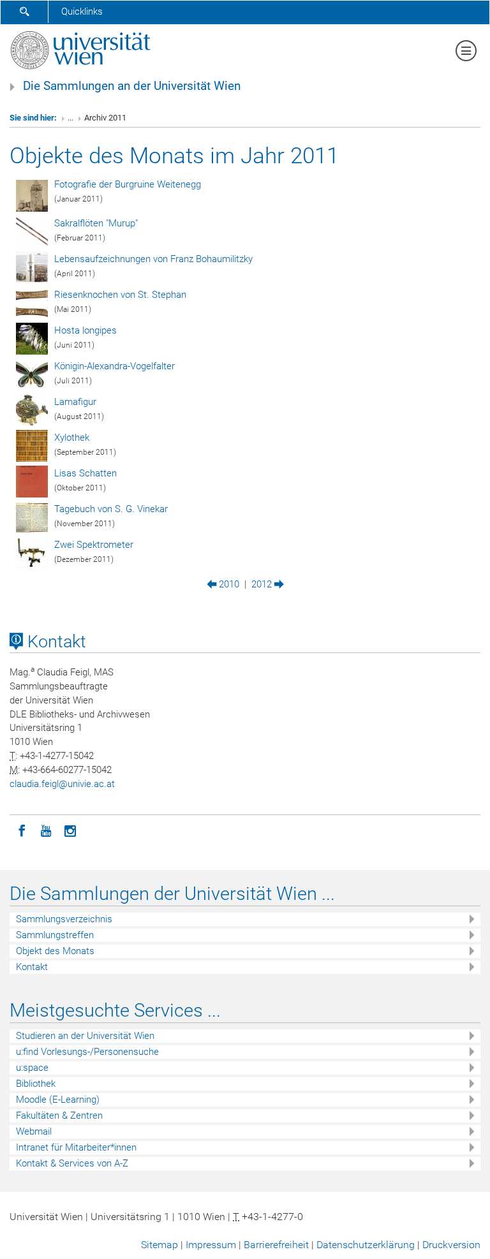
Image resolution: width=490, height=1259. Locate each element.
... (70, 117)
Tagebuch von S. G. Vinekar (111, 509)
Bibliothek (36, 1083)
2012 (262, 584)
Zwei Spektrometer (93, 544)
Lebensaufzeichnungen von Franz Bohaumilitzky (153, 259)
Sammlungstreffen (55, 935)
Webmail (34, 1131)
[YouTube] (46, 830)
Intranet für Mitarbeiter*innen (76, 1147)
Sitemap (159, 1245)
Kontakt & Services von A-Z (72, 1163)
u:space (32, 1067)
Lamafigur (75, 402)
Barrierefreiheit (276, 1245)
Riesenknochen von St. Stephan (120, 294)
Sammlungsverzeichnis (64, 919)
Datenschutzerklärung (365, 1245)
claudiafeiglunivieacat (62, 784)
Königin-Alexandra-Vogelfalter (114, 366)
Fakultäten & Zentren (59, 1115)
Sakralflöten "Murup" (96, 223)
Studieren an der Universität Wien (85, 1036)
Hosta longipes (85, 330)
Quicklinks (82, 11)
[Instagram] (70, 830)
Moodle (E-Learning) (58, 1099)
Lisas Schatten (85, 473)
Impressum (211, 1245)
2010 (227, 584)
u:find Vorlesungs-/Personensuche (87, 1051)
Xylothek (71, 437)
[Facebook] (22, 830)
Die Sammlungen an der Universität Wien (132, 86)
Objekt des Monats (55, 951)
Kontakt (54, 641)
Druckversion (451, 1245)
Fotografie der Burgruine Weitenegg (127, 184)
